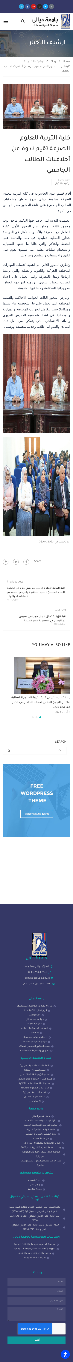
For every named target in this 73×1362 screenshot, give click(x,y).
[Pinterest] (5, 562)
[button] (40, 717)
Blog (53, 61)
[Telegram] (21, 6)
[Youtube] (33, 6)
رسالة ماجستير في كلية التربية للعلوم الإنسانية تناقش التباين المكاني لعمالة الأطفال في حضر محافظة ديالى (40, 702)
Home (66, 61)
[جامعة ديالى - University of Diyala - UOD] (50, 21)
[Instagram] (39, 6)
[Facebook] (26, 562)
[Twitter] (45, 6)
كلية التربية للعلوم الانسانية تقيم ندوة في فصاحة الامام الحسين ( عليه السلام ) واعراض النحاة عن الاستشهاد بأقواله (36, 592)
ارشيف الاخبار (36, 61)
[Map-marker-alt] (51, 6)
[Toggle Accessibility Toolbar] (65, 1354)
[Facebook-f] (27, 6)
